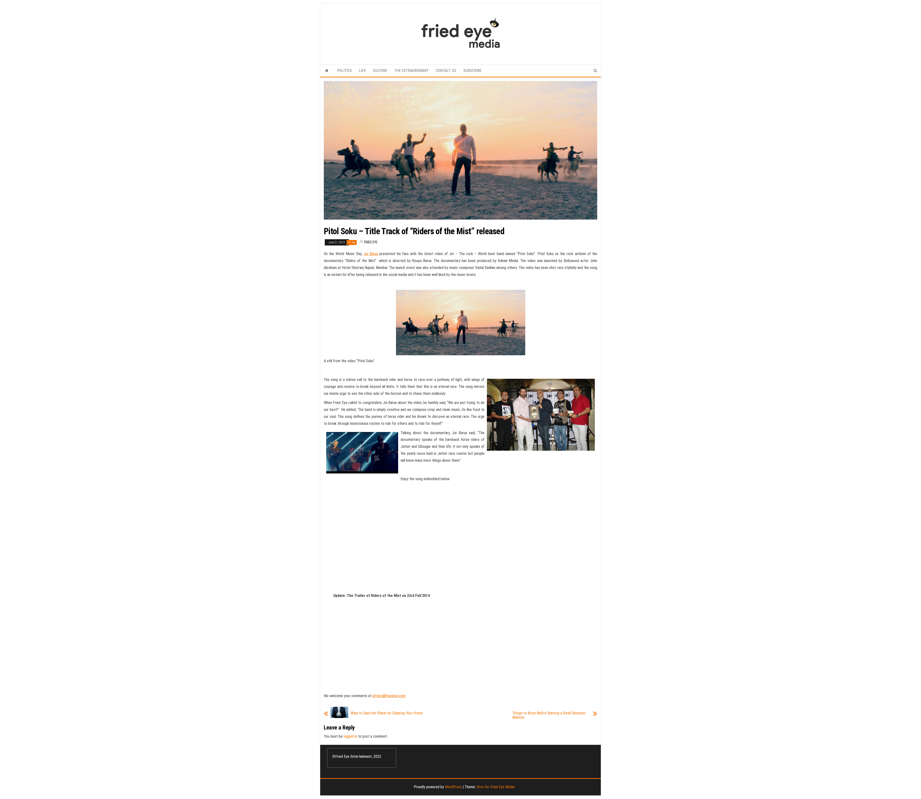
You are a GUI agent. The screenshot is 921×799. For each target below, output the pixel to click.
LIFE (362, 70)
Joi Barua (371, 253)
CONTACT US (446, 70)
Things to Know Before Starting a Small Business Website (549, 715)
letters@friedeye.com (388, 696)
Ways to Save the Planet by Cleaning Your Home (387, 713)
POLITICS (344, 70)
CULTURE (380, 70)
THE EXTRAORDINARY (411, 70)
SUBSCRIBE (472, 70)
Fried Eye (371, 242)
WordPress (453, 787)
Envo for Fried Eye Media (495, 787)
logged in (350, 736)
